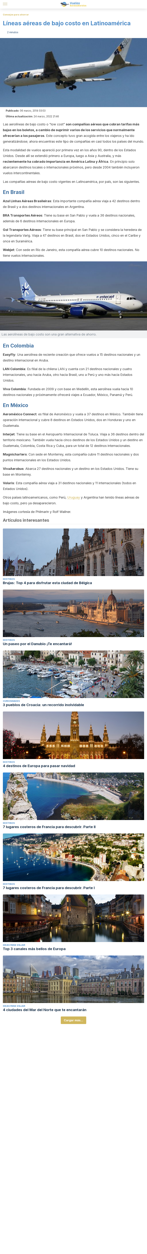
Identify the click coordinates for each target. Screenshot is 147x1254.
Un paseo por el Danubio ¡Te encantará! (37, 644)
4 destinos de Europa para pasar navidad (39, 766)
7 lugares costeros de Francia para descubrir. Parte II (49, 827)
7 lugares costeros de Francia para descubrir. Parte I (49, 888)
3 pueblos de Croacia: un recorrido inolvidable (43, 705)
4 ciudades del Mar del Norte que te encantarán (44, 1010)
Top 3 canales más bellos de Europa (34, 949)
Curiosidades (11, 701)
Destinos (9, 579)
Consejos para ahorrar (16, 14)
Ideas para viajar (14, 945)
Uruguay (73, 497)
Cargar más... (73, 1020)
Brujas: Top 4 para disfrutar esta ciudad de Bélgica (47, 583)
